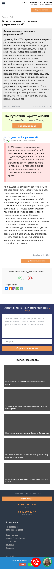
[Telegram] (21, 288)
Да (32, 565)
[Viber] (13, 288)
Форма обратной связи (15, 538)
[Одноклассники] (10, 288)
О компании (11, 541)
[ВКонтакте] (6, 288)
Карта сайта (10, 556)
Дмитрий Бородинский (24, 137)
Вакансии (10, 548)
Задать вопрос (41, 10)
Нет (22, 565)
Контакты (10, 545)
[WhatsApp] (17, 288)
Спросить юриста (37, 261)
